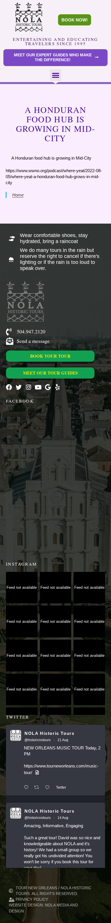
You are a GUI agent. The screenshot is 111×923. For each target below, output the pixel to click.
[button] (55, 75)
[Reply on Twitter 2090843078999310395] (27, 787)
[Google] (48, 387)
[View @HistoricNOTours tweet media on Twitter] (37, 772)
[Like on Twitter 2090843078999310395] (49, 787)
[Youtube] (38, 387)
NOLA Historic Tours (49, 733)
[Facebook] (9, 387)
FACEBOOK (20, 401)
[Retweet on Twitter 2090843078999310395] (38, 787)
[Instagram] (28, 387)
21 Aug (62, 740)
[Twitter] (19, 387)
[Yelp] (57, 387)
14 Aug (62, 818)
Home (18, 194)
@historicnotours (37, 740)
